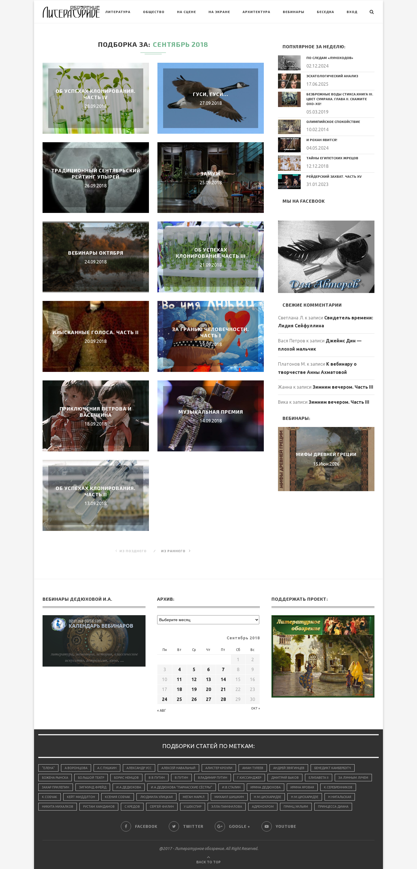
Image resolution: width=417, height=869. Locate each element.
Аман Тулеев (252, 768)
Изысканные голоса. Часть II (95, 332)
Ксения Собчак (117, 797)
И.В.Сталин (231, 787)
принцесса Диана (333, 806)
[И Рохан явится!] (289, 144)
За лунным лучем (353, 777)
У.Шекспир (192, 806)
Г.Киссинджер (249, 777)
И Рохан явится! (321, 140)
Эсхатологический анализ (332, 76)
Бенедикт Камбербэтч (332, 768)
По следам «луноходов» (329, 58)
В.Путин (181, 777)
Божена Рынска (55, 777)
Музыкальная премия (210, 412)
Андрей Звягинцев (288, 768)
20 (208, 689)
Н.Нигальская (339, 797)
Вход (352, 12)
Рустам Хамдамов (99, 806)
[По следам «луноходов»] (289, 62)
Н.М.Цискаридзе (267, 797)
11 (179, 679)
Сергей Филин (162, 806)
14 (223, 679)
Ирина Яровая (302, 787)
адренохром (263, 806)
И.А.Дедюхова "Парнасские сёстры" (181, 787)
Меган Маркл (194, 797)
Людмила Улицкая (156, 797)
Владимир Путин (212, 777)
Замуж (211, 173)
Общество (154, 12)
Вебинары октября (95, 253)
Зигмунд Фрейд (92, 787)
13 (208, 679)
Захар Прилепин (55, 787)
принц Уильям (296, 806)
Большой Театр (91, 777)
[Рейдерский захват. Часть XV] (289, 181)
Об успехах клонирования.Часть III (211, 252)
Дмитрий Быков (285, 777)
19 (194, 689)
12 (194, 679)
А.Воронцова (76, 768)
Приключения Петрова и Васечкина (96, 411)
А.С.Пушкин (107, 768)
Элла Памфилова (226, 806)
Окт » (255, 708)
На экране (219, 12)
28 (223, 699)
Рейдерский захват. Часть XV (334, 176)
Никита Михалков (57, 806)
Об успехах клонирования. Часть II (96, 491)
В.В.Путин (157, 777)
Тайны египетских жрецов (332, 158)
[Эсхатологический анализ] (289, 81)
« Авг (161, 710)
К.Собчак (49, 797)
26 (194, 699)
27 (208, 699)
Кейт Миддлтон (81, 797)
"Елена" (48, 768)
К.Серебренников (338, 787)
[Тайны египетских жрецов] (289, 163)
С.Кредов (132, 806)
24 (164, 699)
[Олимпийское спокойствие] (289, 126)
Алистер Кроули (218, 768)
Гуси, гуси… (210, 94)
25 (179, 699)
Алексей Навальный (178, 768)
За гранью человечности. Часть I (210, 332)
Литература (117, 12)
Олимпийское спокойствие (333, 121)
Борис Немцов (126, 777)
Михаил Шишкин (229, 797)
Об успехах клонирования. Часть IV (96, 94)
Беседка (325, 12)
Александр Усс (139, 768)
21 (223, 689)
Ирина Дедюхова (265, 787)
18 (179, 689)
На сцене (186, 12)
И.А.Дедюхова (128, 787)
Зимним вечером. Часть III (343, 387)
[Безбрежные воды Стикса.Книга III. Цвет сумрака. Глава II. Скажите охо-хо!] (289, 99)
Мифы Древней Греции (326, 454)
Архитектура (256, 12)
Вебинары (293, 12)
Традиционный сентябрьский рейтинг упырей (95, 173)
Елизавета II (318, 777)
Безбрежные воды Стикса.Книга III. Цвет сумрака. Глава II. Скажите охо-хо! (339, 99)
